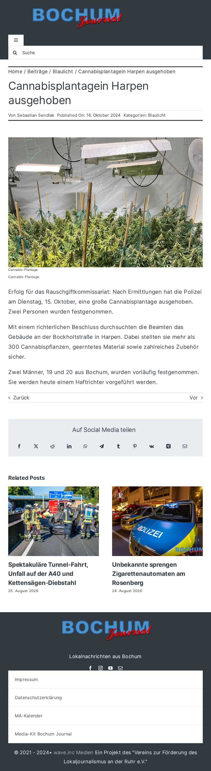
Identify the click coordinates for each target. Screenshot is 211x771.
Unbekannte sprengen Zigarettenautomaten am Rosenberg (148, 573)
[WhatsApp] (85, 446)
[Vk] (151, 446)
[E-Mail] (185, 446)
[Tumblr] (118, 446)
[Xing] (168, 446)
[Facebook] (19, 446)
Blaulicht (156, 115)
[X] (36, 446)
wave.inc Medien (74, 752)
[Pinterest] (135, 446)
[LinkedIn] (69, 446)
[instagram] (100, 668)
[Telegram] (102, 446)
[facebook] (90, 668)
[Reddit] (52, 446)
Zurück (21, 398)
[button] (12, 540)
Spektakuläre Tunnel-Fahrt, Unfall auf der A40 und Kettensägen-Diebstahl (48, 573)
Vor (194, 398)
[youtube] (110, 668)
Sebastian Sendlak (35, 115)
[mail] (120, 668)
